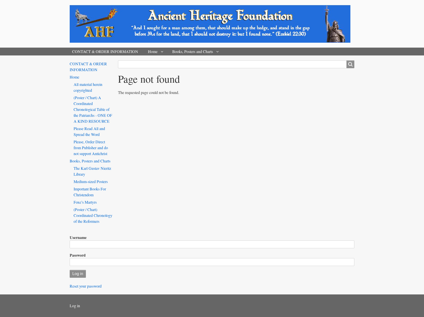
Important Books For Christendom (90, 191)
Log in (75, 305)
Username (78, 237)
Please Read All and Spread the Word (89, 131)
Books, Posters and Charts (192, 51)
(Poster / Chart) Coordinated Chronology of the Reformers (93, 215)
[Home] (212, 24)
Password (78, 255)
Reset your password (86, 286)
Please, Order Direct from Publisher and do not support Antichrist (91, 147)
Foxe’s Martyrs (85, 202)
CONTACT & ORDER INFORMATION (105, 51)
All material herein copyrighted (88, 87)
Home (153, 51)
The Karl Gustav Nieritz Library (92, 171)
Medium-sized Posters (91, 181)
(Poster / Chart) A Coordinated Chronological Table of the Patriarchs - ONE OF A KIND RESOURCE (93, 109)
